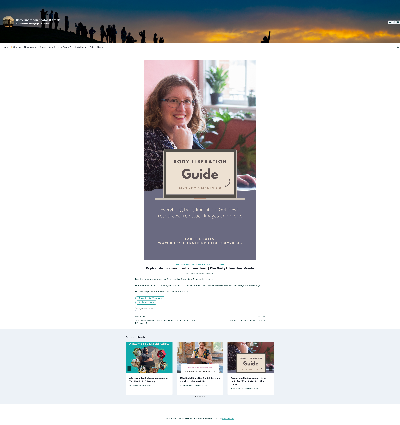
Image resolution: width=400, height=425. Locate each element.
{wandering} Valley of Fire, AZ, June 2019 (247, 319)
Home (5, 47)
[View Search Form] (398, 47)
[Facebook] (390, 22)
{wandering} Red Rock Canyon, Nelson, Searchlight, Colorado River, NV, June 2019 (165, 320)
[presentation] (149, 357)
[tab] (195, 396)
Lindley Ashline (193, 273)
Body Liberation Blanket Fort (61, 47)
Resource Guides (217, 264)
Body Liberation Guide (85, 47)
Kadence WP (228, 418)
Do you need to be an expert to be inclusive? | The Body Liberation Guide (248, 381)
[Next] (270, 368)
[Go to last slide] (129, 368)
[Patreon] (398, 22)
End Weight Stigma (202, 264)
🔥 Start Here (16, 47)
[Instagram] (394, 22)
